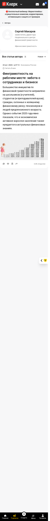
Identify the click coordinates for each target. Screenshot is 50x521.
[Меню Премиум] (21, 4)
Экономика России (28, 65)
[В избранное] (12, 164)
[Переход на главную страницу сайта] (9, 4)
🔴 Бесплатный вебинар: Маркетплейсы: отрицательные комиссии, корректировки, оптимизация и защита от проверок (24, 14)
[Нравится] (8, 164)
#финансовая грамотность (26, 46)
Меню (33, 518)
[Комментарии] (4, 164)
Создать (24, 518)
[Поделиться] (16, 164)
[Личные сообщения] (37, 4)
